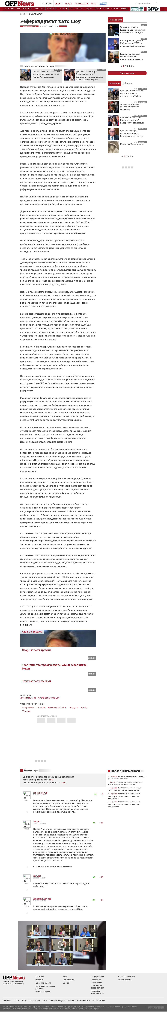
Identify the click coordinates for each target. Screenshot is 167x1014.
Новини (23, 14)
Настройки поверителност (97, 992)
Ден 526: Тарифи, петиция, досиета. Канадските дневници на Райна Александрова (132, 134)
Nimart (37, 875)
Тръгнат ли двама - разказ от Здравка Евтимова (130, 107)
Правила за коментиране (96, 981)
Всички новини (127, 73)
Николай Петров (42, 898)
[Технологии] (103, 4)
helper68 (113, 776)
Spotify (84, 707)
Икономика (52, 9)
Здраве (89, 9)
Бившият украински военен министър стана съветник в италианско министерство (124, 796)
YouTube (41, 707)
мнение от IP (40, 792)
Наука (68, 3)
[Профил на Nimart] (27, 881)
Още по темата (32, 631)
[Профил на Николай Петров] (27, 904)
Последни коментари (125, 771)
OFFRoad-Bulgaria (57, 1000)
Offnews (47, 3)
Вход (65, 976)
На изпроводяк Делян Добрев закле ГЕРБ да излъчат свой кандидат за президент (132, 44)
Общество (39, 9)
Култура (115, 9)
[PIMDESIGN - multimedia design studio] (155, 1008)
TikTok (61, 707)
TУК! (51, 780)
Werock (71, 1000)
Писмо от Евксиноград (132, 144)
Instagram (73, 707)
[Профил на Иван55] (27, 827)
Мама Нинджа (83, 1000)
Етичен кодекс (124, 980)
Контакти (39, 976)
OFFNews (7, 1000)
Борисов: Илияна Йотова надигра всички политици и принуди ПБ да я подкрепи (132, 31)
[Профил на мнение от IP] (27, 798)
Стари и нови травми (36, 650)
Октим (112, 782)
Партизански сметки (36, 681)
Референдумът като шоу (48, 698)
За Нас (66, 983)
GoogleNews (28, 707)
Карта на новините (126, 976)
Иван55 (37, 821)
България (9, 9)
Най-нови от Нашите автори (38, 66)
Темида (63, 9)
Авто (93, 3)
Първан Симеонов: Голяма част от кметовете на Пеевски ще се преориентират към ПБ (131, 59)
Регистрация (68, 980)
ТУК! (64, 782)
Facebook (52, 707)
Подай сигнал (98, 1000)
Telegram (26, 711)
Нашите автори (102, 9)
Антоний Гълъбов (29, 26)
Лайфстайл (81, 3)
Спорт (58, 3)
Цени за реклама (43, 983)
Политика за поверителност (97, 986)
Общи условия (97, 976)
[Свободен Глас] (137, 9)
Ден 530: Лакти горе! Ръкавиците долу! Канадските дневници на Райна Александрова (89, 75)
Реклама (39, 980)
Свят (19, 9)
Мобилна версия (42, 991)
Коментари (30, 770)
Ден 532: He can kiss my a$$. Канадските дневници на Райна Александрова (46, 74)
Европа (124, 9)
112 (71, 9)
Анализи (79, 9)
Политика (27, 9)
